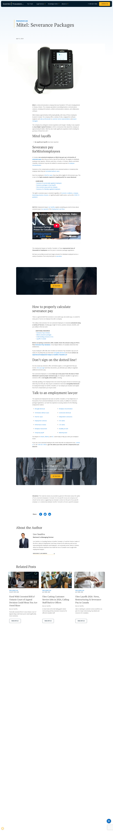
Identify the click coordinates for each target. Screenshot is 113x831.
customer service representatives (61, 119)
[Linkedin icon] (49, 514)
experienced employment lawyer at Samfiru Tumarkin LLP (49, 354)
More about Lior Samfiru (40, 553)
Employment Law (22, 21)
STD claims (62, 420)
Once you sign (40, 368)
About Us (64, 4)
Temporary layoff (39, 432)
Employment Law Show (58, 209)
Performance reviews (40, 424)
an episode (45, 209)
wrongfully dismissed (59, 352)
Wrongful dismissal (40, 409)
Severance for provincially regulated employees (49, 183)
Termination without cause (42, 413)
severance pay (36, 159)
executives (59, 256)
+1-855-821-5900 (92, 4)
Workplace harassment (41, 428)
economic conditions (67, 193)
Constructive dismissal (65, 413)
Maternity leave (63, 432)
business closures (43, 195)
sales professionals (45, 119)
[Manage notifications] (2, 828)
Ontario (42, 436)
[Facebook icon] (40, 514)
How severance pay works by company (46, 187)
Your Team (30, 4)
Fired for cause (39, 416)
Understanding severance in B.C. (45, 337)
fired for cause (48, 175)
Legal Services (40, 4)
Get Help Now (56, 286)
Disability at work (63, 428)
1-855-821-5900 (41, 444)
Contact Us (104, 4)
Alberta (47, 436)
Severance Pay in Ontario (43, 333)
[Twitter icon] (45, 514)
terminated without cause (52, 171)
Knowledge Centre (53, 4)
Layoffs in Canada (41, 339)
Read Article (15, 621)
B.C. (53, 436)
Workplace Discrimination (66, 409)
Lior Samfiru (51, 207)
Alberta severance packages (43, 335)
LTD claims (62, 424)
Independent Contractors (65, 416)
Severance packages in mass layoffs (46, 185)
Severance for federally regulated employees (48, 189)
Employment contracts (41, 420)
